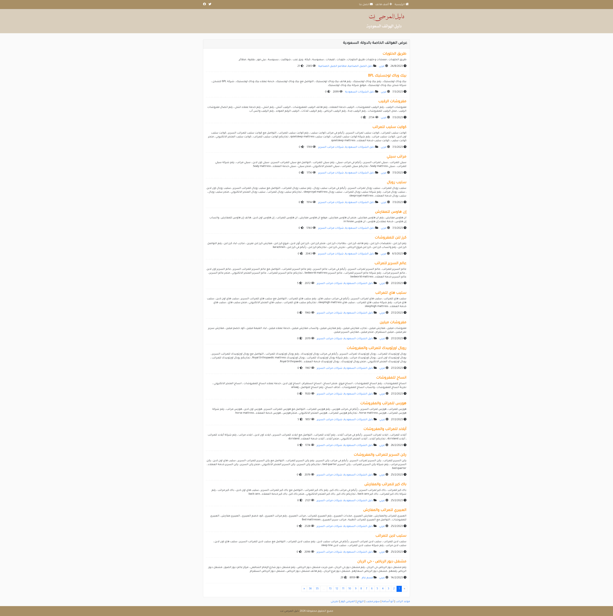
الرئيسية (400, 4)
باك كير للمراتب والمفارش (385, 485)
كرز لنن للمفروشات (390, 238)
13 (330, 588)
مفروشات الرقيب (392, 102)
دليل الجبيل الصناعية (360, 66)
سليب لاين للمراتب (390, 536)
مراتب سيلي (396, 157)
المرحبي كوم (348, 601)
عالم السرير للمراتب (390, 264)
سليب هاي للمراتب (390, 293)
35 (317, 588)
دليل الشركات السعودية (360, 92)
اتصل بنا (364, 4)
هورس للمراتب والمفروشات (383, 404)
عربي (382, 66)
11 (343, 588)
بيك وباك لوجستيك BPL (387, 76)
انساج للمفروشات (391, 378)
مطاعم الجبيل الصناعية (332, 66)
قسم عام (367, 577)
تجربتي (335, 601)
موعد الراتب (403, 601)
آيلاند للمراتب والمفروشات (384, 429)
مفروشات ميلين (393, 323)
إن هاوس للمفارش (390, 212)
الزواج (360, 601)
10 (349, 588)
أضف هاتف (382, 4)
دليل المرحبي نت (289, 611)
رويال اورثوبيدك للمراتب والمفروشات (376, 348)
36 (310, 588)
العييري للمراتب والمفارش (384, 510)
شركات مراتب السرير (331, 147)
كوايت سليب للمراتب (389, 127)
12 (337, 588)
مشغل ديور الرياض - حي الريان (381, 562)
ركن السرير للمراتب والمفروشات (380, 455)
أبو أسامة (388, 601)
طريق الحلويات (394, 54)
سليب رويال (396, 183)
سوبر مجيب (373, 601)
